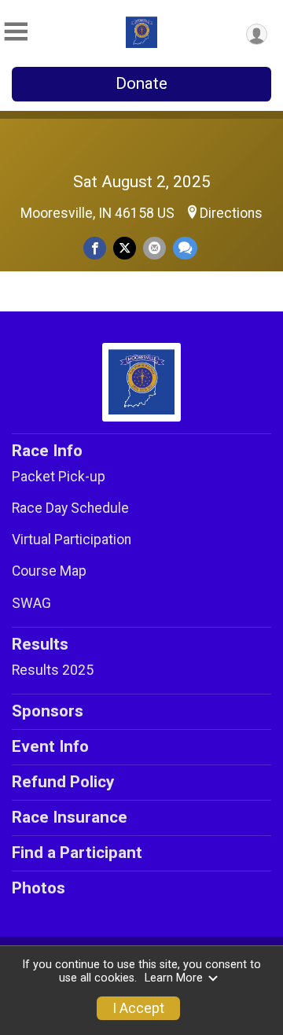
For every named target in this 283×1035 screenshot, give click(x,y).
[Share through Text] (185, 248)
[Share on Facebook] (94, 248)
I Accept (138, 1008)
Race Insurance (69, 817)
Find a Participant (77, 852)
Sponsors (47, 711)
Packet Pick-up (58, 476)
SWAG (31, 603)
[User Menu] (256, 34)
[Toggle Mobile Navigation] (15, 32)
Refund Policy (63, 781)
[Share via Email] (154, 248)
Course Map (49, 571)
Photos (38, 887)
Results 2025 (53, 670)
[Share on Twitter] (124, 248)
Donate (141, 83)
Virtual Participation (71, 539)
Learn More (174, 978)
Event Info (50, 746)
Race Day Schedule (70, 508)
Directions (231, 213)
